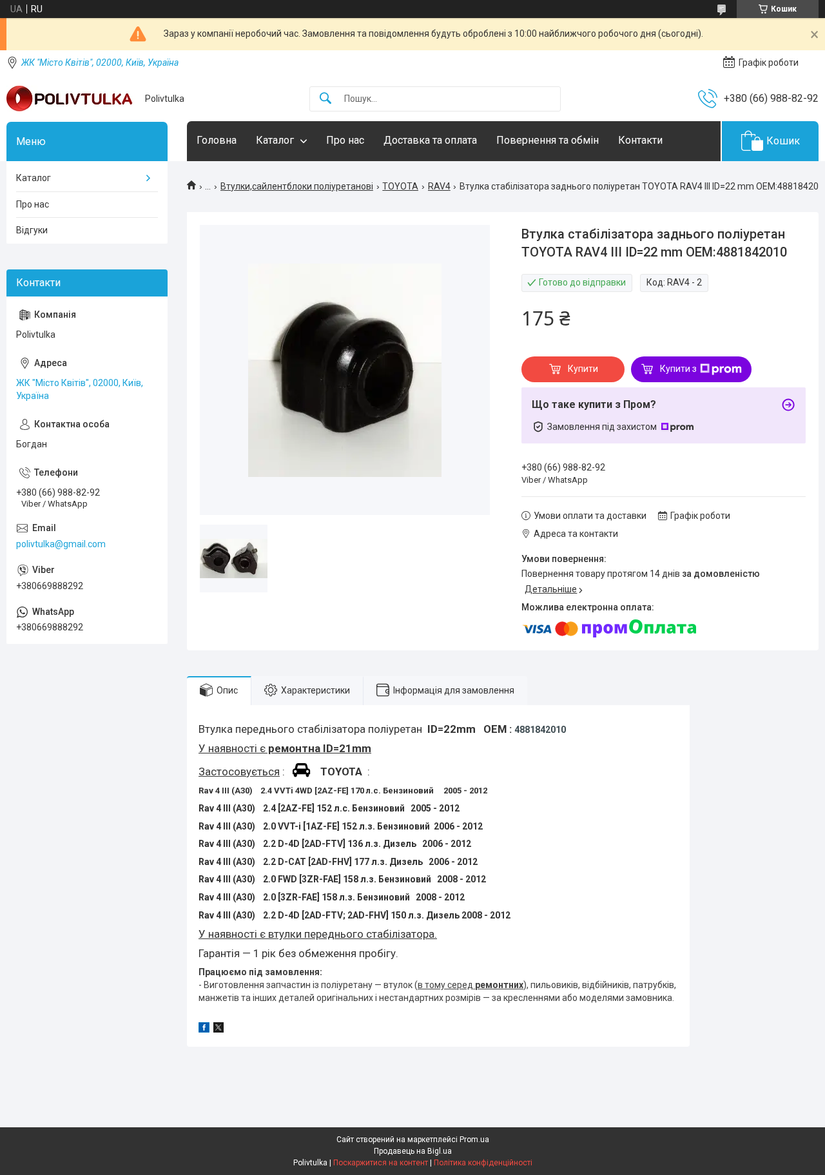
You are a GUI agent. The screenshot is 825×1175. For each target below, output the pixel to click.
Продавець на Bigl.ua (413, 1151)
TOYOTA (400, 186)
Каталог (275, 140)
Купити (583, 369)
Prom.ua (474, 1139)
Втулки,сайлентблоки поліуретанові (296, 186)
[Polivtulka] (70, 99)
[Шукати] (325, 99)
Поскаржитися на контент (380, 1162)
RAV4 (439, 186)
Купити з (678, 369)
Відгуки (32, 230)
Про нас (345, 140)
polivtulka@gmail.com (61, 544)
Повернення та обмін (547, 140)
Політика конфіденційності (483, 1162)
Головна (217, 140)
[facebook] (204, 1029)
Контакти (640, 140)
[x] (218, 1029)
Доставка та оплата (430, 140)
